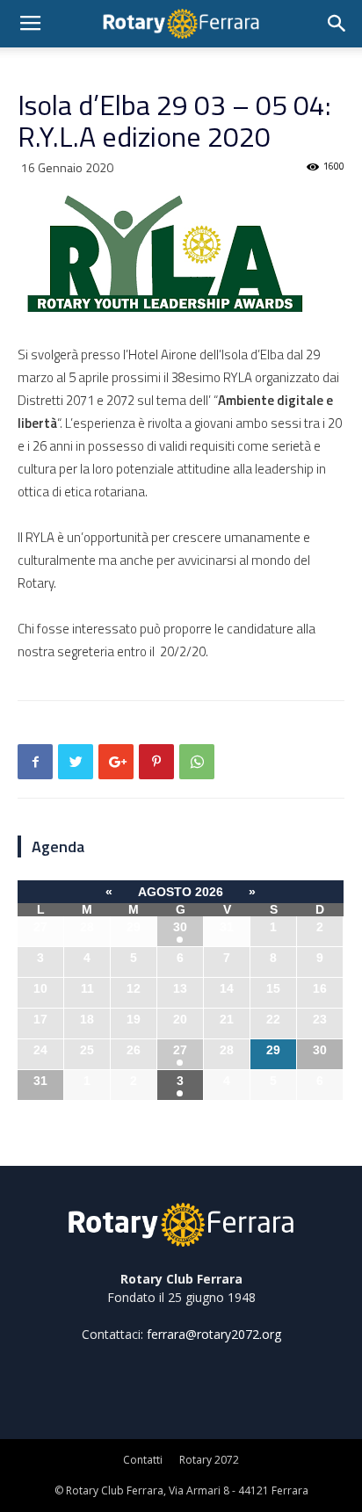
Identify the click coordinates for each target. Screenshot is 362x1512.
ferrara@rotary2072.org (214, 1334)
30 (180, 927)
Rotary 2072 (209, 1459)
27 (180, 1050)
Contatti (143, 1459)
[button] (337, 23)
